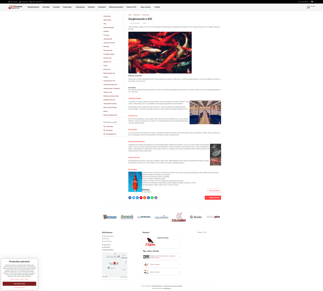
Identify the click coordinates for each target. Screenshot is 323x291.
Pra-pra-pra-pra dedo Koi (136, 141)
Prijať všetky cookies (19, 283)
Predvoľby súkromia (157, 286)
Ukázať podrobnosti (19, 287)
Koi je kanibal (132, 129)
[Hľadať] (299, 7)
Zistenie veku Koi (134, 157)
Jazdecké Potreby (162, 238)
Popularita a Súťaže (134, 98)
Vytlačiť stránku (214, 197)
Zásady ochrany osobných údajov (173, 286)
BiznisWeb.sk (167, 288)
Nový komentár (214, 191)
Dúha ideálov (132, 169)
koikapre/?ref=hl (202, 232)
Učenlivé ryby (132, 115)
